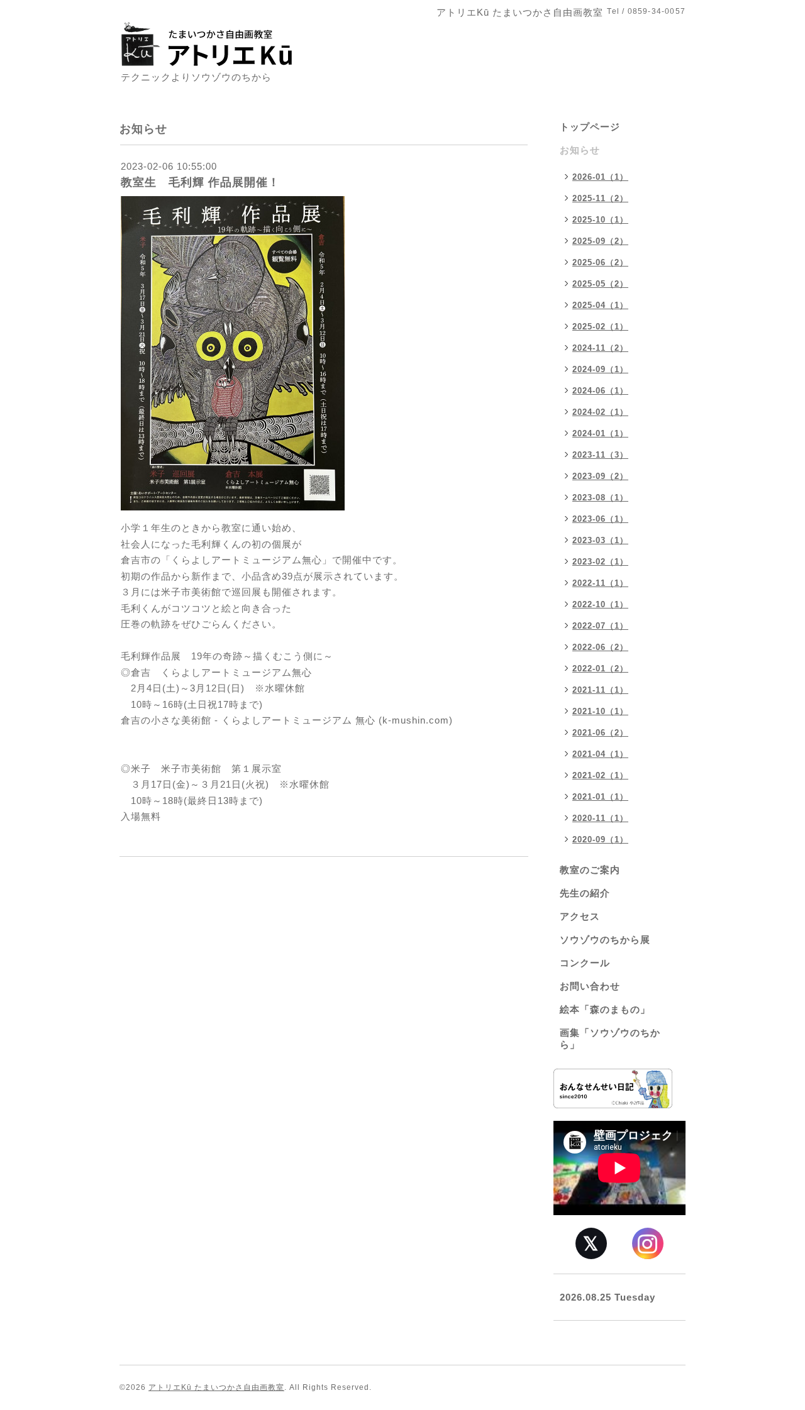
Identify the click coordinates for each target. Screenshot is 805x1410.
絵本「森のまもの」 (605, 1009)
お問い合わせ (590, 986)
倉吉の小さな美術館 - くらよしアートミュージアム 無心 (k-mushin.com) (287, 720)
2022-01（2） (600, 668)
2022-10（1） (600, 604)
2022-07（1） (600, 626)
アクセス (580, 916)
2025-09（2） (600, 241)
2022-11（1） (600, 583)
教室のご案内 (590, 869)
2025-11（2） (600, 198)
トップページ (590, 126)
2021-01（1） (600, 796)
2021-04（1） (600, 754)
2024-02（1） (600, 412)
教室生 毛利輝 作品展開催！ (200, 182)
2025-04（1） (600, 305)
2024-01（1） (600, 433)
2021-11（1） (600, 690)
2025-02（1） (600, 326)
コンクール (585, 962)
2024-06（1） (600, 390)
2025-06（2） (600, 262)
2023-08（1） (600, 497)
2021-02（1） (600, 775)
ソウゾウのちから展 (605, 939)
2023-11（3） (600, 455)
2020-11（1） (600, 818)
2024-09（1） (600, 369)
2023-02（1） (600, 561)
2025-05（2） (600, 284)
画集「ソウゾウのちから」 (610, 1038)
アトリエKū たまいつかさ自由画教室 (216, 1387)
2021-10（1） (600, 711)
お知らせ (580, 150)
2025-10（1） (600, 219)
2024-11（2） (600, 348)
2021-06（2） (600, 732)
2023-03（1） (600, 540)
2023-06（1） (600, 519)
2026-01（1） (600, 177)
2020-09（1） (600, 839)
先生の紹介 (585, 893)
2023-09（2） (600, 476)
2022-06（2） (600, 647)
